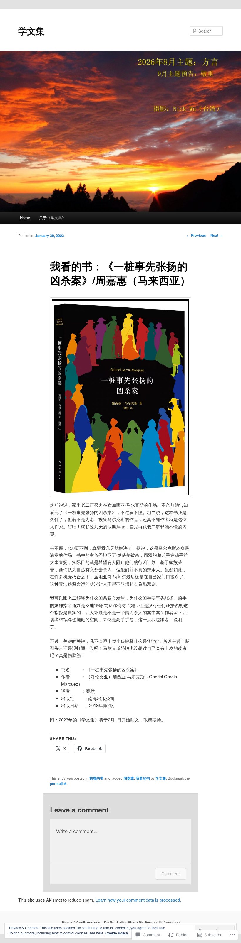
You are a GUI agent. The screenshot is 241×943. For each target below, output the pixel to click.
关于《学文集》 (52, 217)
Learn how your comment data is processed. (138, 900)
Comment (170, 873)
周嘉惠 (128, 778)
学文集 (31, 30)
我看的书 (96, 778)
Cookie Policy (116, 933)
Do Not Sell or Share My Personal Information (142, 922)
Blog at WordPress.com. (82, 922)
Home (25, 217)
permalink (58, 783)
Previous (196, 235)
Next (216, 235)
